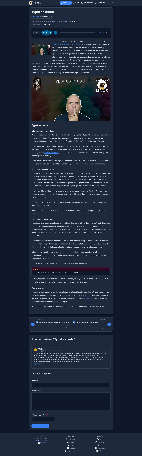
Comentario (37, 390)
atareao (52, 21)
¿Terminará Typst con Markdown (65, 44)
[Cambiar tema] (112, 2)
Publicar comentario (40, 426)
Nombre (35, 381)
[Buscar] (58, 2)
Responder (38, 365)
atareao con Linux (51, 153)
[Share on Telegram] (48, 24)
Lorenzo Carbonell (42, 440)
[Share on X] (41, 24)
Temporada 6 (47, 16)
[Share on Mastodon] (45, 24)
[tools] (109, 2)
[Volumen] (55, 32)
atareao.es (88, 298)
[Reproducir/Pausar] (47, 32)
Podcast (36, 16)
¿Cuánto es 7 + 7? (39, 415)
